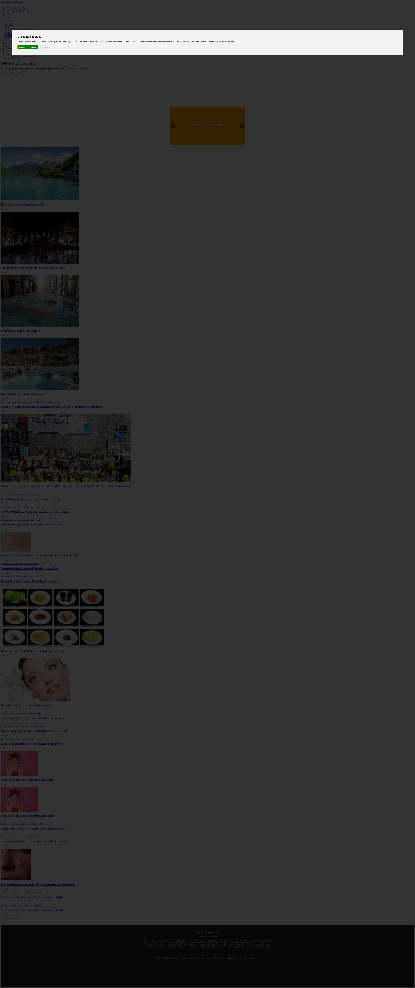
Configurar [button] (44, 47)
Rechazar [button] (32, 47)
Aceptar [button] (22, 47)
